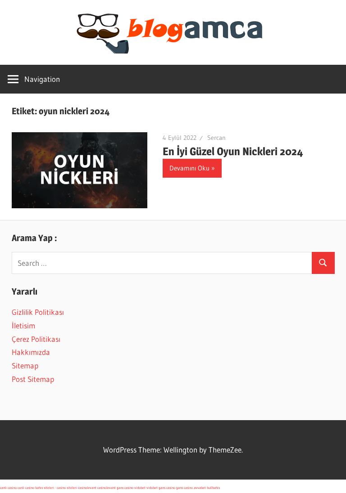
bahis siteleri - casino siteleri (56, 487)
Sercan (216, 138)
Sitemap (25, 365)
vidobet (140, 487)
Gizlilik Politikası (38, 312)
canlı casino (8, 487)
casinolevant (87, 487)
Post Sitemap (33, 379)
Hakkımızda (31, 352)
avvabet (200, 487)
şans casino (125, 487)
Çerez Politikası (36, 339)
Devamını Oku (189, 168)
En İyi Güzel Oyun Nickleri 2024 (233, 151)
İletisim (23, 325)
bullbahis (213, 487)
